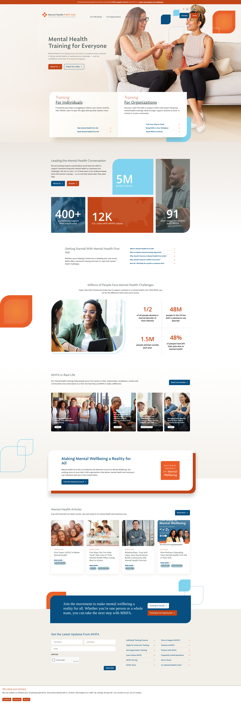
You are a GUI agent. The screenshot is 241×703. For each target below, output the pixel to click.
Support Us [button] (139, 17)
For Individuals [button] (96, 17)
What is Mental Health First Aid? (142, 249)
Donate (184, 15)
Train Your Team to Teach (155, 124)
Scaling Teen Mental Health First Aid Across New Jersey (64, 420)
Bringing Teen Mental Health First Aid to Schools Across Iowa (177, 420)
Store (195, 15)
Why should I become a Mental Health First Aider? (148, 256)
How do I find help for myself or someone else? (147, 263)
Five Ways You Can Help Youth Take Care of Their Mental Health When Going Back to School (102, 556)
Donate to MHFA (168, 645)
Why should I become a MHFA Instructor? (145, 260)
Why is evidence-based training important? (146, 252)
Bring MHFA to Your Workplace (157, 128)
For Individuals (69, 102)
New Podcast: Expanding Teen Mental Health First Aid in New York (173, 555)
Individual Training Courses (137, 640)
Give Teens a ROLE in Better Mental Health (67, 553)
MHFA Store (131, 665)
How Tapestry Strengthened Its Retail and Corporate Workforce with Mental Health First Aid (122, 417)
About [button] (127, 17)
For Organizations (140, 102)
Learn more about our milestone (151, 2)
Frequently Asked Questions (172, 655)
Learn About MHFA (134, 655)
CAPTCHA (54, 654)
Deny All (26, 699)
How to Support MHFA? (170, 640)
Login (194, 9)
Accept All (6, 699)
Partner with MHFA (169, 650)
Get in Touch (166, 660)
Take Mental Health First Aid (87, 128)
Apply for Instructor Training (137, 645)
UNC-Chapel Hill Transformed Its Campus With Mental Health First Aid (149, 420)
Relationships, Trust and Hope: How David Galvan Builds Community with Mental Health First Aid (136, 556)
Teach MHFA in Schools (154, 132)
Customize (16, 699)
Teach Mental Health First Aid (88, 132)
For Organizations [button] (113, 17)
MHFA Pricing (131, 660)
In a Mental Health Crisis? (171, 665)
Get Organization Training (136, 650)
